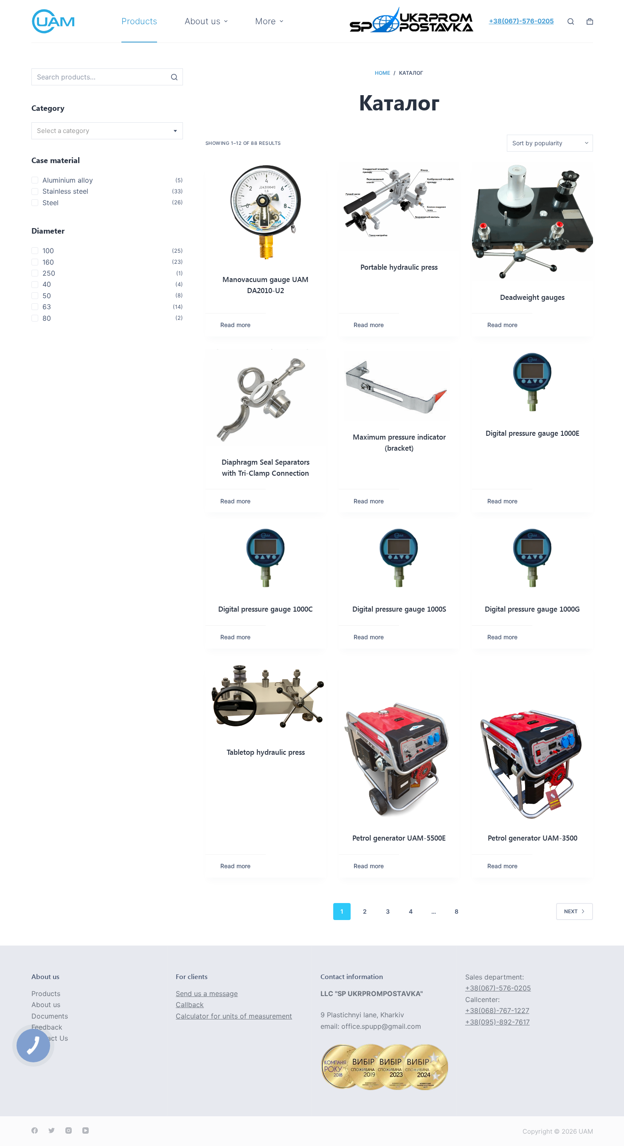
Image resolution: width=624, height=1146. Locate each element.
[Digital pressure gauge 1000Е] (532, 383)
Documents (49, 1016)
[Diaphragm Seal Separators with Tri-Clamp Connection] (265, 397)
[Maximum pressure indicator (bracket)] (399, 385)
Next (571, 911)
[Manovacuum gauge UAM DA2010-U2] (265, 213)
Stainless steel (65, 191)
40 (46, 284)
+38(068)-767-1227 (497, 1010)
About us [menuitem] (202, 21)
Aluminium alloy (67, 180)
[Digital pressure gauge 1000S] (399, 559)
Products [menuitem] (139, 21)
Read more (235, 324)
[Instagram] (68, 1130)
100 (48, 250)
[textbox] (107, 131)
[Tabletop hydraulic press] (265, 698)
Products (45, 993)
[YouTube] (85, 1130)
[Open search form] (571, 21)
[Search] (174, 76)
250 (48, 273)
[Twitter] (51, 1130)
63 (46, 306)
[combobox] (107, 130)
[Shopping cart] (590, 21)
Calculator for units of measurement (234, 1016)
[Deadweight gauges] (532, 221)
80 (46, 318)
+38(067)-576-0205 (521, 21)
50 (46, 295)
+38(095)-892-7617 (497, 1022)
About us (45, 1004)
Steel (50, 202)
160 (48, 262)
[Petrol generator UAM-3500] (532, 741)
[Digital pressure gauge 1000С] (265, 559)
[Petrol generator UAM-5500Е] (399, 741)
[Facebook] (34, 1130)
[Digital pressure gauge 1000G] (532, 559)
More (265, 21)
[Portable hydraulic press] (399, 206)
